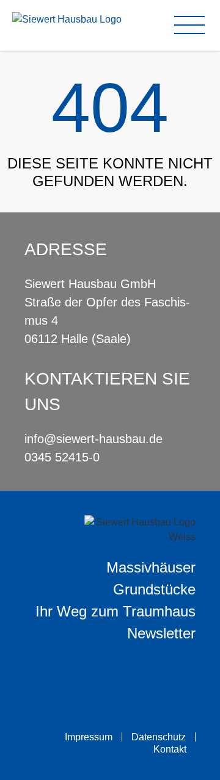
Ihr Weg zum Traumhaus (115, 611)
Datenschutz (158, 737)
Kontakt (169, 749)
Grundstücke (154, 589)
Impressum (88, 737)
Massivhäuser (151, 567)
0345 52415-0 (62, 457)
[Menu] (192, 25)
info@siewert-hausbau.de (93, 439)
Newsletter (161, 633)
